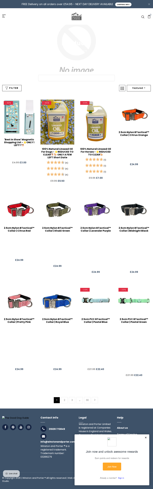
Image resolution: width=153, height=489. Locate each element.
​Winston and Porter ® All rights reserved (44, 477)
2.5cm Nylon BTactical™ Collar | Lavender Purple (95, 229)
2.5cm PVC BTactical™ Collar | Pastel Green (134, 320)
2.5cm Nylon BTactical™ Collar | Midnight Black (134, 229)
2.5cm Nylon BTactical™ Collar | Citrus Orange (134, 133)
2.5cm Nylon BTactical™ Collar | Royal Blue (57, 320)
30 (87, 400)
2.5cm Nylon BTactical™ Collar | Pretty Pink (19, 320)
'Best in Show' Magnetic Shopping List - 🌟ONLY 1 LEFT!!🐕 (19, 142)
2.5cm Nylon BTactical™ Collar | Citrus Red (19, 229)
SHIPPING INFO (123, 4)
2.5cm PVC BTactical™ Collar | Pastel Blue (95, 320)
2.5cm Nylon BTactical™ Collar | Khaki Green (57, 229)
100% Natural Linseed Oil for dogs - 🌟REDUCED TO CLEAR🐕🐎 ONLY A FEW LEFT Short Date (57, 153)
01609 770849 (57, 429)
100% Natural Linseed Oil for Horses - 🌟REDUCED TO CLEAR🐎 (95, 151)
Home (69, 50)
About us (122, 427)
